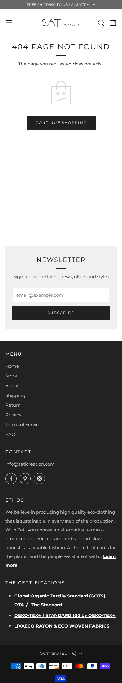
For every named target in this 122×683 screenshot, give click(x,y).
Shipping (15, 395)
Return (13, 405)
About (12, 385)
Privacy (13, 415)
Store (11, 376)
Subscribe (61, 313)
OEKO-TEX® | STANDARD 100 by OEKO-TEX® (65, 615)
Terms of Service (23, 424)
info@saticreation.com (30, 464)
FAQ (10, 434)
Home (12, 366)
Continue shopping (61, 122)
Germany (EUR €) (58, 653)
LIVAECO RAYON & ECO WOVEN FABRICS (62, 626)
